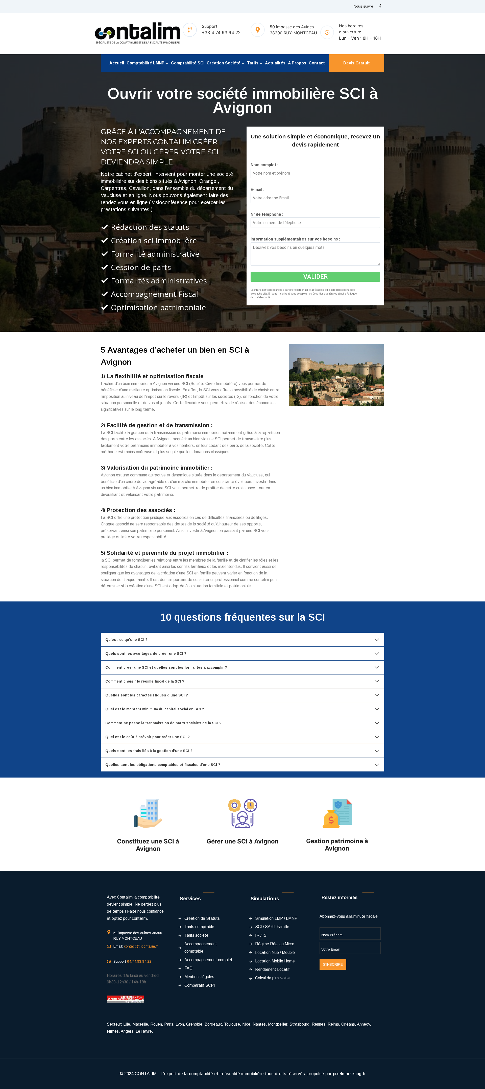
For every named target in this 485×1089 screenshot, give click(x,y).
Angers (127, 1031)
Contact (317, 63)
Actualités (275, 63)
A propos (297, 63)
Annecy (363, 1024)
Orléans (348, 1024)
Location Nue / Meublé (275, 952)
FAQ (188, 968)
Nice (246, 1024)
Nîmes (113, 1031)
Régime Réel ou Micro (274, 944)
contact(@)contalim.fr (141, 946)
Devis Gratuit (356, 63)
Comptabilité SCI (187, 63)
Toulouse (232, 1024)
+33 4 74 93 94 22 (221, 32)
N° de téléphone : (268, 214)
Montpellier (277, 1024)
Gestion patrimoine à (337, 841)
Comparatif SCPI (199, 985)
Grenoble (194, 1024)
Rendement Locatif (272, 969)
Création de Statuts (202, 918)
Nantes (259, 1024)
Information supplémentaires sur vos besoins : (297, 239)
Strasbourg (299, 1024)
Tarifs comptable (199, 927)
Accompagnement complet (208, 960)
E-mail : (259, 189)
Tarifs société (196, 935)
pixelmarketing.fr (349, 1073)
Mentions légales (199, 977)
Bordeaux (213, 1024)
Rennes (318, 1024)
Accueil (116, 63)
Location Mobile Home (275, 961)
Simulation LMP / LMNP (276, 918)
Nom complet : (266, 164)
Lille (126, 1024)
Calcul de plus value (272, 978)
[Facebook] (380, 6)
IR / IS (260, 935)
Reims (333, 1024)
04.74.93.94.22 (139, 961)
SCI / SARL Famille (272, 927)
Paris (168, 1024)
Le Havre (144, 1031)
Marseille (140, 1024)
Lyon (180, 1024)
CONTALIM (146, 1073)
